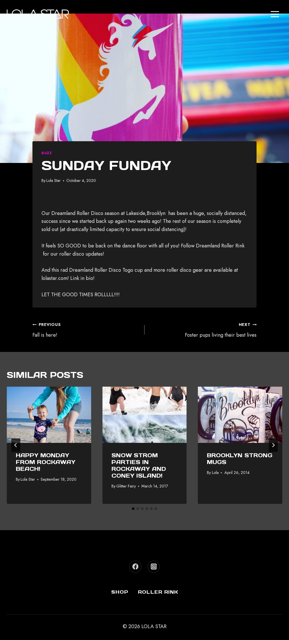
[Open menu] (274, 14)
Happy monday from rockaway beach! (45, 462)
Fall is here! (46, 330)
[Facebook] (135, 567)
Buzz (46, 153)
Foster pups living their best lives (221, 330)
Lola (215, 472)
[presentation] (49, 415)
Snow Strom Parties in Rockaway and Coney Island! (138, 465)
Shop (119, 592)
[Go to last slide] (15, 445)
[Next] (273, 445)
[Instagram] (154, 567)
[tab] (133, 508)
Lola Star (53, 180)
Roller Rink (158, 592)
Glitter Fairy (126, 486)
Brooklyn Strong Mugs (239, 459)
